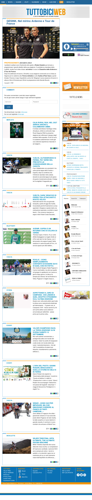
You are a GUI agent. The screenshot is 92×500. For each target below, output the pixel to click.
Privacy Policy (7, 476)
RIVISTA (10, 2)
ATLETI (26, 2)
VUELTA (9, 155)
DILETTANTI (11, 226)
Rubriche (66, 198)
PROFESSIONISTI (11, 62)
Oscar (23, 474)
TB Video (50, 471)
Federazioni (83, 198)
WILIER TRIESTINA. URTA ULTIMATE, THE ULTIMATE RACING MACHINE (44, 440)
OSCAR (44, 2)
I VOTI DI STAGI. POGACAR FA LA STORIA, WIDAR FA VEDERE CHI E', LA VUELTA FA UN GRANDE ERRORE (77, 190)
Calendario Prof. (37, 472)
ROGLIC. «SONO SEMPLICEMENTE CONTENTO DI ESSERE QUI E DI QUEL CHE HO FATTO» (45, 262)
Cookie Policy (7, 478)
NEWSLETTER (70, 2)
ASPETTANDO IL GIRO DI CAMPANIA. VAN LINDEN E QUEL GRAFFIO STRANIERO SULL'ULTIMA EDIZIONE (45, 295)
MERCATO (10, 120)
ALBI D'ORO (52, 2)
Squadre (35, 471)
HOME (3, 2)
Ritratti (23, 471)
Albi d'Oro (24, 477)
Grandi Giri (74, 198)
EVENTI (9, 325)
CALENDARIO (35, 2)
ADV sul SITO (66, 471)
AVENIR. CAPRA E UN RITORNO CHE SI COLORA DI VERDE (45, 230)
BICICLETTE (11, 436)
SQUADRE (18, 2)
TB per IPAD (7, 471)
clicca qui (24, 112)
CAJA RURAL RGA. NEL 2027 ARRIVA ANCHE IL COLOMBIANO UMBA (45, 124)
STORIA (9, 290)
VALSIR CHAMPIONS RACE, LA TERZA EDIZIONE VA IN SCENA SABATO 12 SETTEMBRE (44, 331)
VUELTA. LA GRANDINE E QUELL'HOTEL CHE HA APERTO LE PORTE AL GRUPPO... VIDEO (76, 156)
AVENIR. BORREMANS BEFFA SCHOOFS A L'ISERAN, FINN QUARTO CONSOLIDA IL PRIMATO (77, 167)
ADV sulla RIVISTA (67, 472)
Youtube (49, 472)
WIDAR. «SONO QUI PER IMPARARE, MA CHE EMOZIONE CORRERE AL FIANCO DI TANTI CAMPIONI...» (43, 407)
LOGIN (8, 107)
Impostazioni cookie (9, 480)
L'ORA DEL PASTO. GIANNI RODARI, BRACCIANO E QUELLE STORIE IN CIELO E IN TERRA (44, 368)
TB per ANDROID (8, 472)
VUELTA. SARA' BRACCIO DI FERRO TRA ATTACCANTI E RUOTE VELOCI (44, 197)
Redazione (6, 474)
